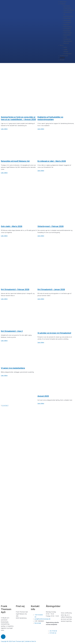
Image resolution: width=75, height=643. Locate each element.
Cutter (65, 37)
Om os (61, 45)
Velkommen (63, 1)
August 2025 (43, 396)
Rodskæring (66, 39)
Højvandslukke (67, 41)
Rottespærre (67, 28)
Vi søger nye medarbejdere (13, 368)
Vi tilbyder (63, 4)
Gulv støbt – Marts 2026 (11, 226)
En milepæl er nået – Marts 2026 (52, 161)
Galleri (65, 47)
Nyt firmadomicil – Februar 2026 (15, 289)
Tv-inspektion (67, 22)
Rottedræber (67, 31)
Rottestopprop (67, 26)
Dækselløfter (67, 35)
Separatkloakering (68, 10)
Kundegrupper (67, 53)
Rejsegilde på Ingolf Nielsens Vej (15, 161)
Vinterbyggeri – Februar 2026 (51, 226)
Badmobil (66, 43)
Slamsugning (67, 20)
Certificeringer (64, 55)
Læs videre (4, 129)
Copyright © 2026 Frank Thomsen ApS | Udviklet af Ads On (18, 641)
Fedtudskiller (67, 18)
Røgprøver (66, 24)
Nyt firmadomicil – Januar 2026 (51, 289)
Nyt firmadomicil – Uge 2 (12, 331)
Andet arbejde (67, 33)
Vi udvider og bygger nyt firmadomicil (54, 333)
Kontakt (62, 60)
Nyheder (62, 57)
